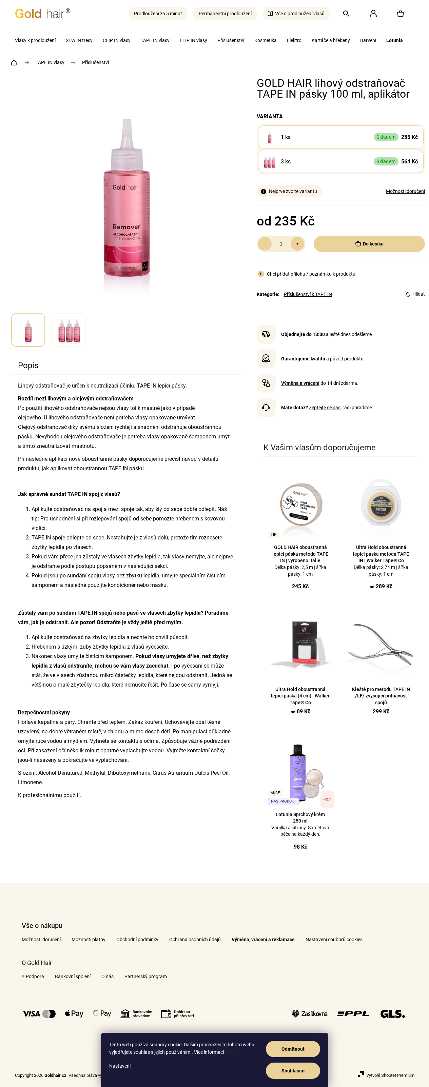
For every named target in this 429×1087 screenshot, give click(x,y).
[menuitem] (35, 40)
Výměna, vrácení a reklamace (263, 939)
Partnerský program (145, 976)
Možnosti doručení (405, 191)
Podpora (35, 976)
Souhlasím (293, 1070)
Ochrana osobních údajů (195, 939)
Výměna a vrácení (300, 383)
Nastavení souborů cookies (334, 939)
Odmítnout (293, 1049)
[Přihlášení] (373, 13)
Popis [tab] (28, 365)
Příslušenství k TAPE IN (308, 294)
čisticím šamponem (109, 656)
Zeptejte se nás (324, 407)
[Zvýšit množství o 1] (297, 244)
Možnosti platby (88, 939)
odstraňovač (68, 509)
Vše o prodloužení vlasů (300, 13)
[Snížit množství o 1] (265, 244)
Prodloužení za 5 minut (158, 13)
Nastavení (120, 1066)
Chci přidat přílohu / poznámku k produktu (311, 274)
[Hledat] (346, 13)
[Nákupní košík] (400, 13)
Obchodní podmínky (137, 939)
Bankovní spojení (73, 976)
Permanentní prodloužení (225, 13)
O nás (107, 976)
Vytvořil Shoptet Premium (390, 1075)
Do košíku (373, 243)
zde (228, 1052)
